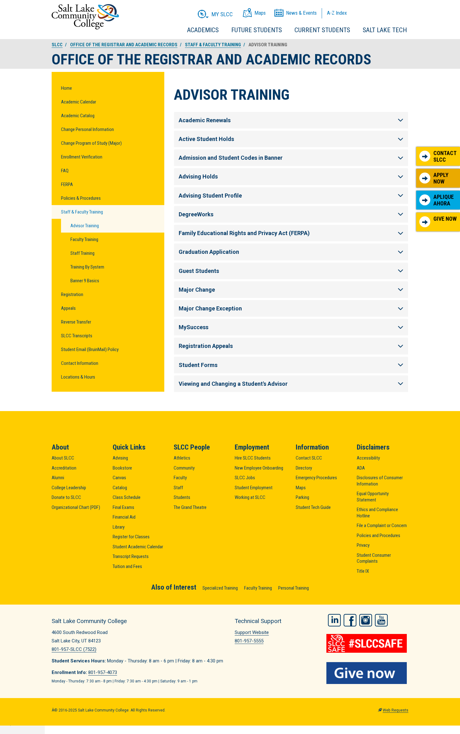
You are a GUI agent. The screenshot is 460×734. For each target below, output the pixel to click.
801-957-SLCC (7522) (74, 649)
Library (119, 527)
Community (184, 468)
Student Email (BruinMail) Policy (90, 349)
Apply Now (440, 178)
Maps (301, 487)
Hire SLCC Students (253, 458)
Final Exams (123, 507)
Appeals (68, 308)
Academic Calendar (78, 102)
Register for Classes (131, 537)
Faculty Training (84, 239)
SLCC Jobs (245, 477)
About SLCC (63, 458)
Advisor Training (84, 226)
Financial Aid (124, 517)
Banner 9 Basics (84, 281)
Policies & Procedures (81, 198)
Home (66, 88)
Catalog (120, 487)
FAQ (65, 170)
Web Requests (395, 710)
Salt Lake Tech (385, 30)
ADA (361, 468)
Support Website (252, 632)
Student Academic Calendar (138, 547)
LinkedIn (334, 620)
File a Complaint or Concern (382, 525)
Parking (302, 497)
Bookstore (122, 468)
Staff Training (82, 253)
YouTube (381, 620)
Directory (304, 468)
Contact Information (79, 363)
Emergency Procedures (316, 477)
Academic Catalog (78, 115)
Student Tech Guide (313, 507)
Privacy (363, 545)
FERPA (67, 184)
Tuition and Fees (127, 566)
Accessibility (368, 458)
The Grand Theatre (190, 507)
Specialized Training (220, 588)
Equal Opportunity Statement (373, 497)
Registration (72, 294)
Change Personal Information (87, 129)
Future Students (256, 30)
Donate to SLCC (66, 497)
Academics (203, 30)
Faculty (180, 477)
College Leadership (69, 487)
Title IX (363, 571)
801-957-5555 (249, 641)
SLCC (57, 45)
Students (182, 497)
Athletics (182, 458)
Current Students (322, 30)
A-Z (337, 13)
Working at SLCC (250, 497)
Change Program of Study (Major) (91, 143)
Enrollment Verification (81, 157)
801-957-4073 (102, 672)
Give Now (445, 218)
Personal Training (293, 588)
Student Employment (254, 487)
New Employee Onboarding (259, 468)
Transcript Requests (131, 556)
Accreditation (64, 468)
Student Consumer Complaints (374, 558)
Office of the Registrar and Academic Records (123, 45)
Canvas (119, 477)
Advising (120, 458)
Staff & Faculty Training (213, 45)
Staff (178, 487)
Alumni (58, 477)
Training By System (87, 267)
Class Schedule (127, 497)
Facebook (350, 620)
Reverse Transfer (76, 322)
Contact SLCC (445, 156)
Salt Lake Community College (85, 16)
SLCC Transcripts (76, 336)
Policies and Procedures (378, 535)
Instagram (365, 620)
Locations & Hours (78, 377)
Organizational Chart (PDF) (76, 507)
